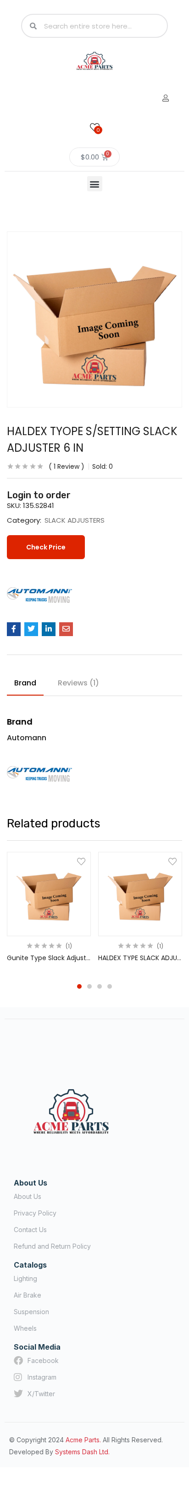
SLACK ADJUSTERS (74, 520)
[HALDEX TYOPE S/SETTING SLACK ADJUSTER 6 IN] (14, 629)
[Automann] (39, 595)
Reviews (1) (78, 683)
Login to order (39, 495)
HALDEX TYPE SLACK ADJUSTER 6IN (140, 957)
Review (66, 466)
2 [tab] (89, 986)
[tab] (28, 684)
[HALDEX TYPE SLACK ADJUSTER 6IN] (140, 894)
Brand (25, 683)
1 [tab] (79, 986)
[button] (94, 183)
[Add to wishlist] (81, 861)
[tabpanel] (48, 912)
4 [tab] (109, 986)
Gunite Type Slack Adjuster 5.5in (49, 957)
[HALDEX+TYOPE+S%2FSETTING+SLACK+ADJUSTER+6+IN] (31, 629)
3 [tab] (99, 986)
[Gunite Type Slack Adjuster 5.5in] (48, 894)
